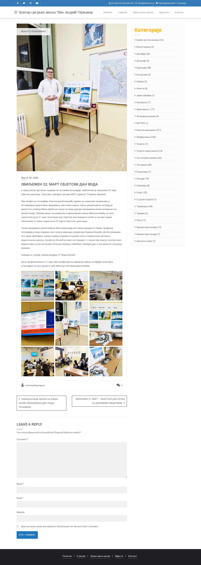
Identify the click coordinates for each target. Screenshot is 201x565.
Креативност (143, 109)
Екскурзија (141, 74)
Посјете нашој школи (147, 151)
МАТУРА (140, 123)
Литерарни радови (145, 116)
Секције (140, 178)
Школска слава (144, 241)
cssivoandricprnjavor (34, 385)
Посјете (140, 144)
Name (20, 484)
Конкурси (141, 102)
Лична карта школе (100, 556)
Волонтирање (143, 47)
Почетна (67, 556)
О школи (81, 556)
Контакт (132, 556)
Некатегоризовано (146, 130)
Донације (141, 60)
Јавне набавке (143, 95)
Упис (138, 220)
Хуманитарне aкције (146, 227)
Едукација (141, 67)
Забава (140, 81)
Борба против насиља (147, 40)
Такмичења (142, 206)
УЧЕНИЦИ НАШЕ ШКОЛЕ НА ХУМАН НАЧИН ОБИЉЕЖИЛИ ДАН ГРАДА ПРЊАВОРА (38, 403)
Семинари (141, 185)
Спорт (139, 192)
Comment (22, 439)
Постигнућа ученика (146, 158)
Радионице (142, 171)
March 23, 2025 (29, 177)
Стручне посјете (144, 199)
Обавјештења (143, 137)
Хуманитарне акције (146, 234)
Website (21, 512)
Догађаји (141, 54)
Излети (140, 88)
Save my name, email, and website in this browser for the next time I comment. (59, 526)
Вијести (119, 556)
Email (20, 498)
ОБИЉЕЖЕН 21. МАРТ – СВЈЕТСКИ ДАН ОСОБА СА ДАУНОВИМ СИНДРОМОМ (100, 401)
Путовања (141, 164)
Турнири (140, 213)
